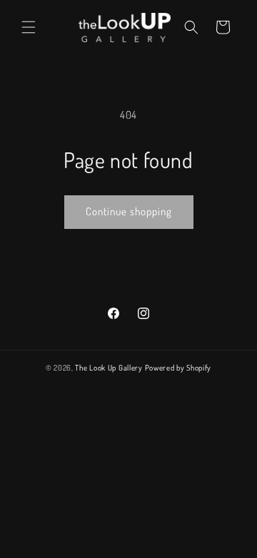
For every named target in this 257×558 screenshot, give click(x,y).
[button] (28, 27)
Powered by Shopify (178, 368)
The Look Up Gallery (108, 368)
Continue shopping (129, 211)
